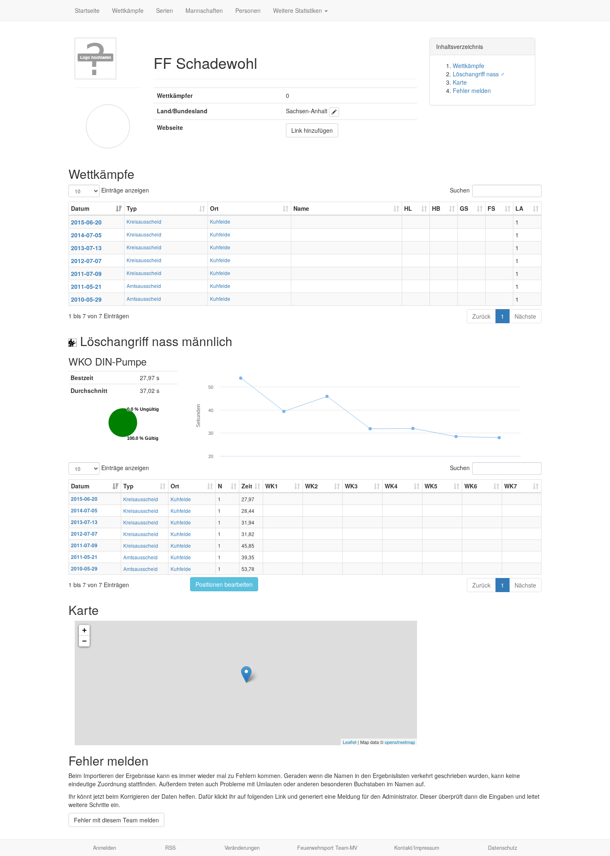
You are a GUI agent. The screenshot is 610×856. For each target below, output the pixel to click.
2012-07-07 (86, 260)
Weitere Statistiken (298, 10)
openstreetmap (400, 742)
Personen (248, 10)
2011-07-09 (86, 273)
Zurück (481, 316)
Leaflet (349, 742)
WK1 (271, 486)
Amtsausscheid (144, 285)
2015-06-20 (86, 222)
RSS (170, 847)
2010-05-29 (86, 299)
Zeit (247, 486)
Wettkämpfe (128, 10)
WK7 (510, 486)
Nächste (525, 316)
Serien (164, 10)
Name (301, 208)
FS (491, 208)
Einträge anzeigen (124, 190)
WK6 (470, 486)
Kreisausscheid (144, 221)
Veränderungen (242, 847)
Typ (132, 208)
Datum (80, 208)
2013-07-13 (86, 248)
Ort (214, 208)
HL (408, 208)
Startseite (87, 10)
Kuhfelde (220, 221)
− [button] (84, 641)
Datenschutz (502, 847)
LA (519, 208)
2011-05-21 (86, 286)
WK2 (311, 486)
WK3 (351, 486)
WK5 (431, 486)
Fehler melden (472, 90)
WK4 (391, 486)
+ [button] (84, 630)
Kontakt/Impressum (416, 847)
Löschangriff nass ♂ (479, 74)
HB (436, 208)
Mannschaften (204, 10)
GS (464, 208)
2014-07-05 (86, 235)
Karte (460, 82)
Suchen (460, 190)
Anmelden (104, 847)
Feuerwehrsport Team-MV (327, 847)
